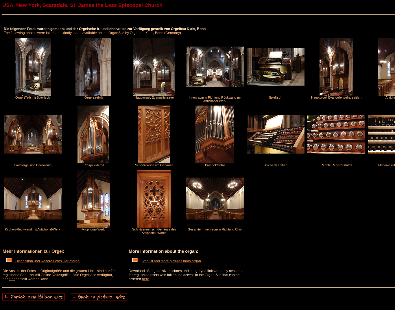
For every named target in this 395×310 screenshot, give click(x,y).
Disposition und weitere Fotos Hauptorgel (47, 261)
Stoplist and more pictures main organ (171, 261)
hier (12, 279)
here (145, 279)
